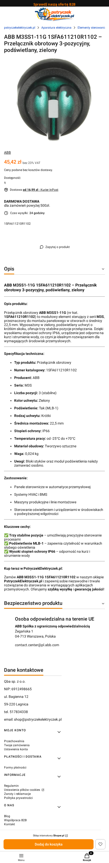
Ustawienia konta (16, 749)
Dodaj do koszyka (49, 844)
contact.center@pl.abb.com (37, 645)
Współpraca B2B (15, 820)
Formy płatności (15, 767)
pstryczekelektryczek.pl (19, 27)
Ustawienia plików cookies (22, 790)
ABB (7, 152)
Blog (7, 816)
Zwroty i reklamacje (17, 794)
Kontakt (9, 824)
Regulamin (11, 786)
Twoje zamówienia (17, 745)
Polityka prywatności (18, 798)
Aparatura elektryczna (56, 27)
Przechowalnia (14, 741)
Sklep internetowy (48, 835)
